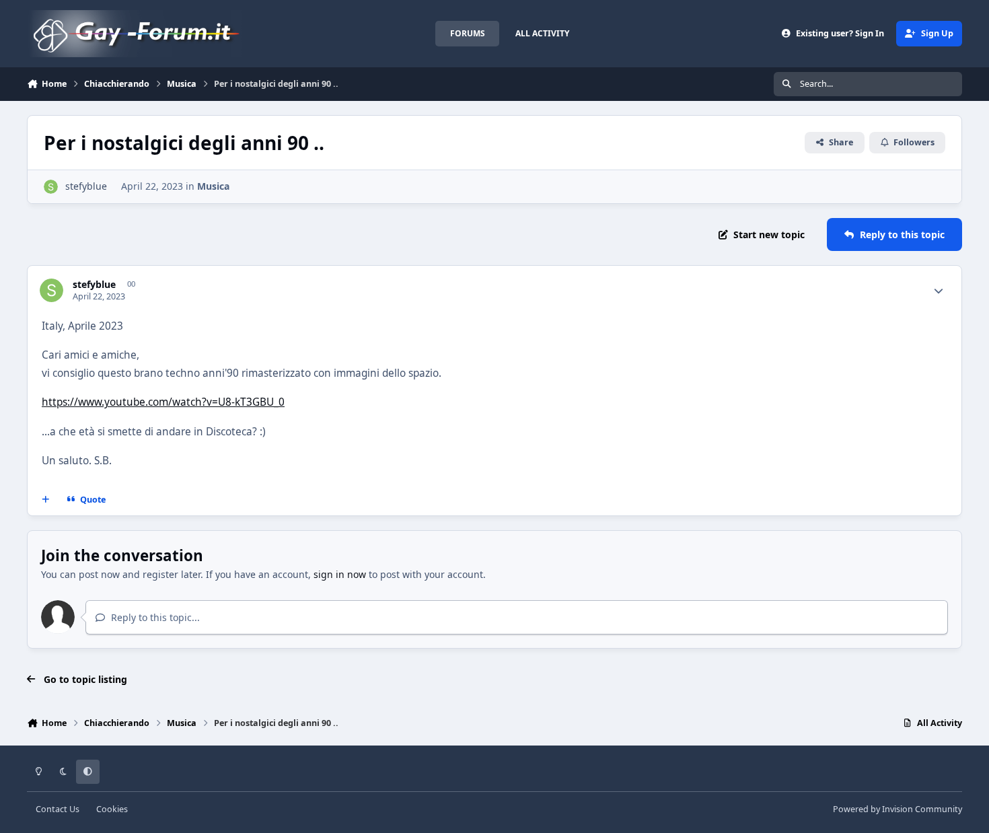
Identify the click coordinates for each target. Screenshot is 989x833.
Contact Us (57, 809)
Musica (213, 186)
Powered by (897, 809)
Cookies (112, 809)
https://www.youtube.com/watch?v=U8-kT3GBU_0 (163, 402)
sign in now (340, 574)
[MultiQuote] (46, 500)
